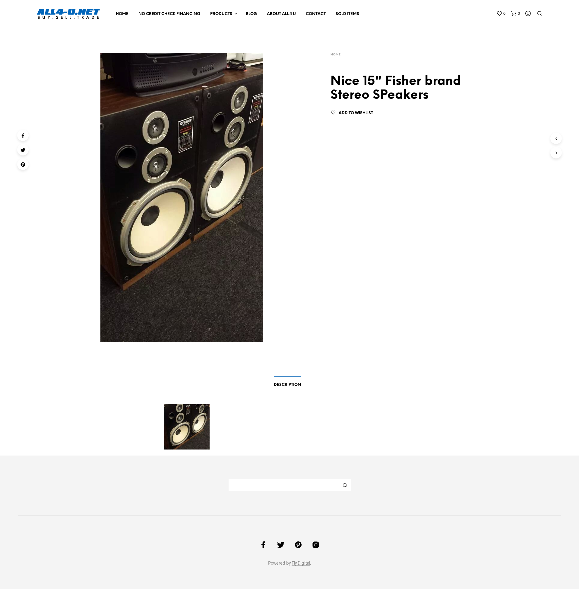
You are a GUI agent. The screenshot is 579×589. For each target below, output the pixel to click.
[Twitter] (23, 149)
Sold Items (347, 14)
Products (221, 14)
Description (287, 385)
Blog (251, 14)
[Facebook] (23, 135)
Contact (316, 14)
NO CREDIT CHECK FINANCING (169, 14)
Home (122, 14)
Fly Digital (301, 563)
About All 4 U (281, 14)
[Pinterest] (23, 164)
